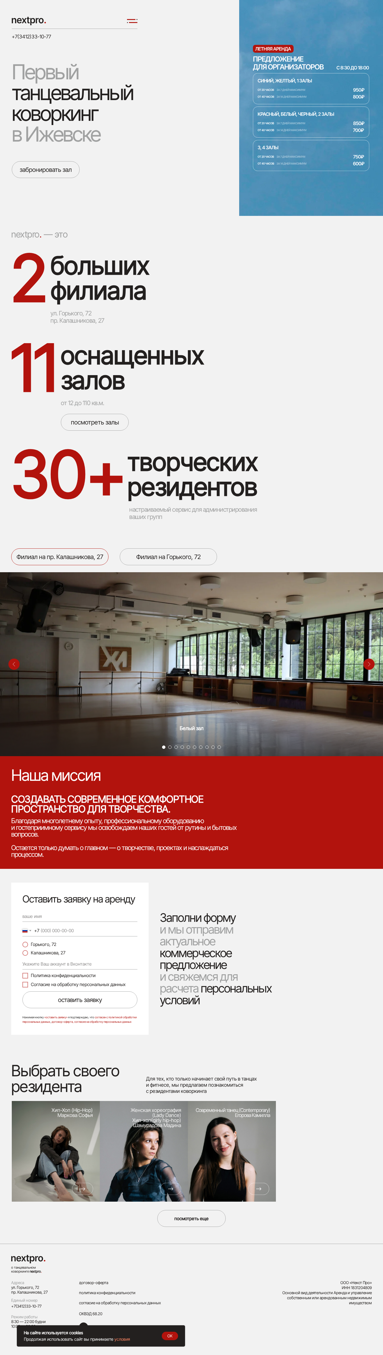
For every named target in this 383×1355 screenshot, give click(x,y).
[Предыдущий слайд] (14, 664)
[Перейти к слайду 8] (207, 747)
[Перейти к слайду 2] (170, 747)
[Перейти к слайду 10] (219, 747)
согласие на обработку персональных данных (102, 1021)
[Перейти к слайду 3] (176, 747)
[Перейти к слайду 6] (194, 747)
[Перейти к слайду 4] (182, 747)
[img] (29, 21)
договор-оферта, (63, 1021)
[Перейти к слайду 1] (163, 747)
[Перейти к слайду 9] (213, 747)
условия (122, 1339)
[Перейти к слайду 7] (200, 747)
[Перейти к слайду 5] (188, 747)
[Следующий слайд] (369, 664)
